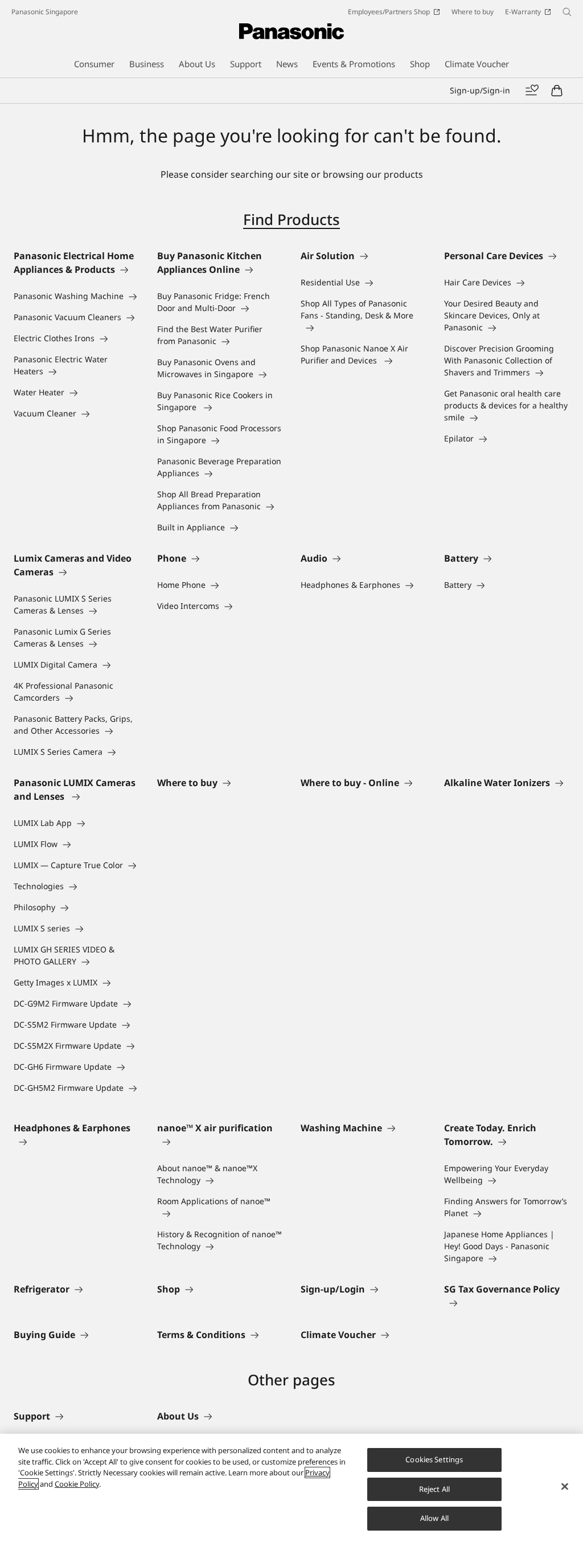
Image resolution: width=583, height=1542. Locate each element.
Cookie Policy (77, 1484)
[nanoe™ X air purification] (219, 1141)
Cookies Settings (434, 1459)
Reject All (434, 1489)
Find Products (291, 219)
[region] (291, 1488)
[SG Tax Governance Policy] (506, 1302)
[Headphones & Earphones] (76, 1141)
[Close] (564, 1486)
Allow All (434, 1518)
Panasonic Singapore (44, 12)
